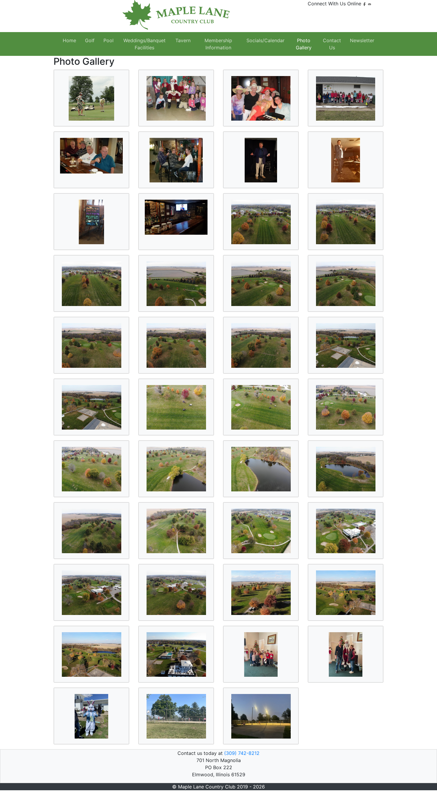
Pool (108, 40)
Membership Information (218, 44)
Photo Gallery (304, 44)
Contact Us (332, 44)
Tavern (183, 40)
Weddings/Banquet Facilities (144, 44)
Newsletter (362, 40)
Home (69, 40)
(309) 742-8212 (242, 753)
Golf (90, 40)
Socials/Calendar (265, 40)
